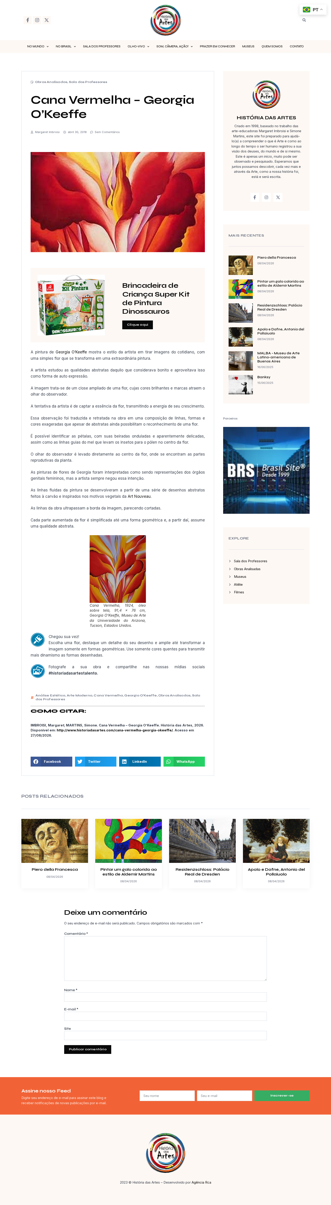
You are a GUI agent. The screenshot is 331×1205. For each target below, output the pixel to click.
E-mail (71, 1009)
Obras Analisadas (51, 82)
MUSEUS (248, 46)
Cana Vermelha (108, 695)
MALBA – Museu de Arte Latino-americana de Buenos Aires (278, 357)
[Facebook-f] (28, 20)
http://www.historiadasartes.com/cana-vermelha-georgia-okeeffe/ (115, 730)
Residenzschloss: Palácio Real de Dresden (279, 307)
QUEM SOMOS (272, 46)
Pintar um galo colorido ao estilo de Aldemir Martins (280, 283)
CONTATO (297, 46)
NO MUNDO (35, 46)
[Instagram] (37, 20)
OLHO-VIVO (136, 46)
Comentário (76, 934)
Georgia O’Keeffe (71, 352)
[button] (304, 20)
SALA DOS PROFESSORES (101, 46)
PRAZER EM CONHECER (217, 46)
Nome (70, 990)
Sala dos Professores (88, 82)
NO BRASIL (64, 46)
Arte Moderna (79, 695)
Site (67, 1029)
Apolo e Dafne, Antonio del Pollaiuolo (276, 871)
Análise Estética (50, 695)
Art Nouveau (139, 496)
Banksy (263, 377)
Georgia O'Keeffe (140, 695)
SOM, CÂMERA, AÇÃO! (172, 46)
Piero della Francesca (276, 258)
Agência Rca (201, 1182)
